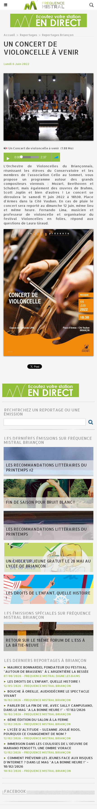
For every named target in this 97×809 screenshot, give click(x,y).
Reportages (28, 35)
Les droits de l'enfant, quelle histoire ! (48, 595)
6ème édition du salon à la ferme (37, 719)
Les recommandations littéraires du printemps (46, 531)
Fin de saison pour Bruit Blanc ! (40, 502)
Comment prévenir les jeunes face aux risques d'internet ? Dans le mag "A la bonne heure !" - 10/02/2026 (48, 762)
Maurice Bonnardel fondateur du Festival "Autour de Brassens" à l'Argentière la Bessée (46, 669)
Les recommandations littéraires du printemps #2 (46, 467)
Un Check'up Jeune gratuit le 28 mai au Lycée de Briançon (48, 563)
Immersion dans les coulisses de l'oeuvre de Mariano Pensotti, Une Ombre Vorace (46, 746)
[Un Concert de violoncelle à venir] (48, 75)
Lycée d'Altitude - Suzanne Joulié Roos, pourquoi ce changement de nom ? (42, 731)
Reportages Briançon (58, 35)
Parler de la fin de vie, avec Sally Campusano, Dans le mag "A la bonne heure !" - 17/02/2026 (48, 707)
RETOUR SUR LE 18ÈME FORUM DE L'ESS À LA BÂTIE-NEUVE (45, 643)
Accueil (9, 35)
